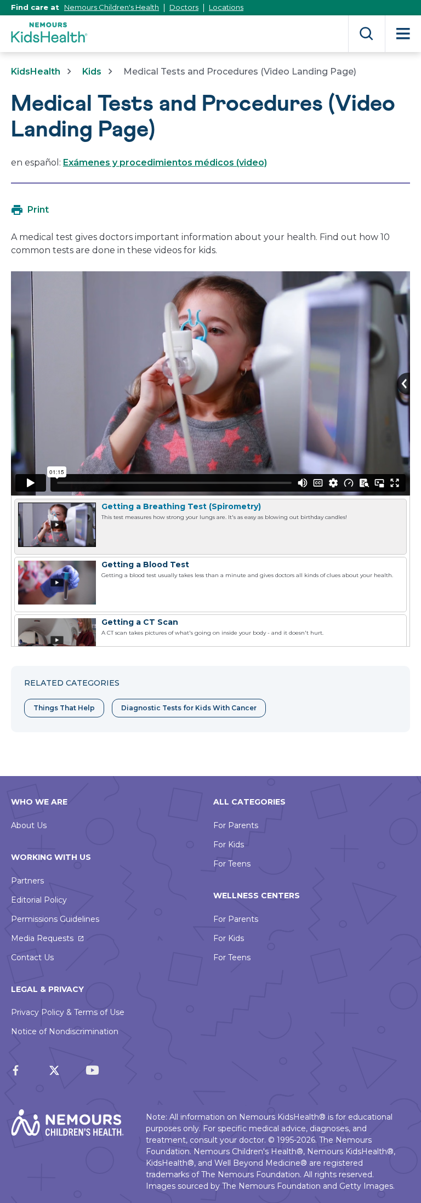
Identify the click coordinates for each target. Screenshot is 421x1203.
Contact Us (32, 957)
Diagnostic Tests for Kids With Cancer (189, 708)
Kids (91, 71)
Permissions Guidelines (55, 919)
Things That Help (64, 708)
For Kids (228, 844)
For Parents (235, 825)
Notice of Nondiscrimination (64, 1031)
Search (366, 33)
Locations (226, 7)
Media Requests (42, 938)
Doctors (183, 7)
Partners (27, 881)
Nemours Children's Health (111, 7)
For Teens (232, 864)
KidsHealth (35, 71)
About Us (29, 825)
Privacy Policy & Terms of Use (67, 1012)
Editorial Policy (39, 900)
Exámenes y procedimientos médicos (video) (165, 162)
